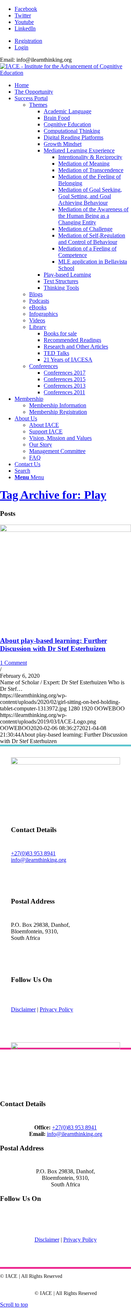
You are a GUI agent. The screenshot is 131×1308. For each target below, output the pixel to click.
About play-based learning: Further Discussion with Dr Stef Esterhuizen (53, 644)
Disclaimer (23, 1009)
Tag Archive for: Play (53, 494)
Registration (28, 41)
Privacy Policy (56, 1009)
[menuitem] (73, 41)
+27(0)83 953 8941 (33, 853)
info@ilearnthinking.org (38, 860)
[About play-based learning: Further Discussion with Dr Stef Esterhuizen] (65, 530)
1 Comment (13, 663)
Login (21, 47)
